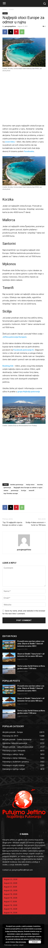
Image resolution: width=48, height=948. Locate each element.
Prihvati (35, 942)
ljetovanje (7, 487)
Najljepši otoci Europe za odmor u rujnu (28, 487)
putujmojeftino (10, 26)
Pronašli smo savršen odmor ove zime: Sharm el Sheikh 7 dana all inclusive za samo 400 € (30, 643)
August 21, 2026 (10, 887)
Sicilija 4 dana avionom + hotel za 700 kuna (36, 523)
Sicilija (23, 490)
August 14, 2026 (10, 912)
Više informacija (21, 942)
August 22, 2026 (10, 883)
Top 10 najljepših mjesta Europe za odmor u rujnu (12, 523)
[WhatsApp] (21, 31)
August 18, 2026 (10, 898)
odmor (6, 490)
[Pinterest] (16, 31)
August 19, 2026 (10, 894)
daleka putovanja (16, 484)
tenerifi (31, 490)
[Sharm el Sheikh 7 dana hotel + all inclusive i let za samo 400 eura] (8, 657)
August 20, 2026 (10, 890)
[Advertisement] (24, 99)
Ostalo (11, 9)
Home (4, 9)
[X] (10, 31)
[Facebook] (4, 31)
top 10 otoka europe (11, 493)
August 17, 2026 (10, 901)
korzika (40, 484)
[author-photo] (24, 546)
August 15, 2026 (10, 909)
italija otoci (30, 484)
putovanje (14, 490)
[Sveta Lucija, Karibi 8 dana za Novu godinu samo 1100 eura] (8, 669)
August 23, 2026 (10, 879)
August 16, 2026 (10, 905)
